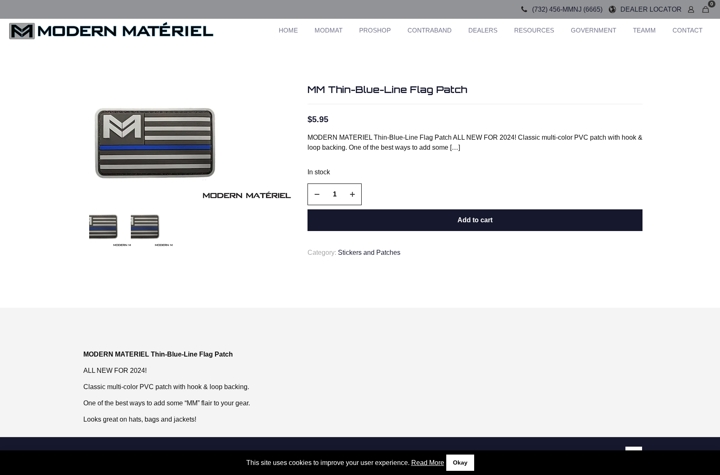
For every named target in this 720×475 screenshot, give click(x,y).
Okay (460, 462)
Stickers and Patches (369, 252)
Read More (427, 462)
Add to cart (475, 220)
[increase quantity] (352, 194)
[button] (283, 98)
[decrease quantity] (317, 194)
